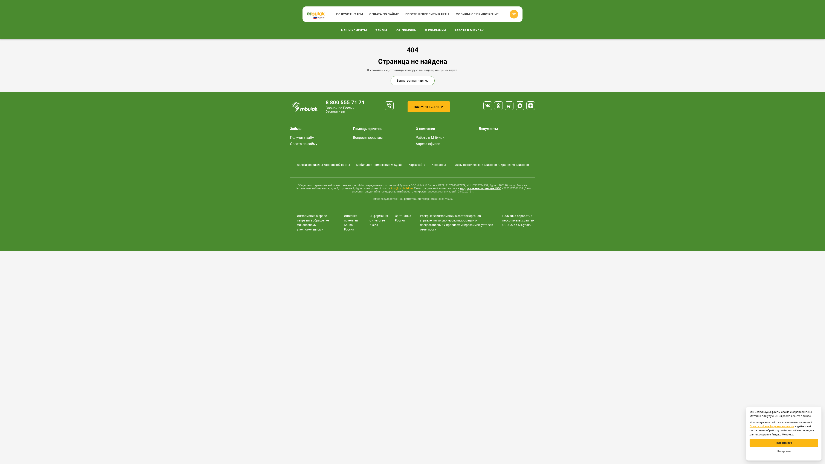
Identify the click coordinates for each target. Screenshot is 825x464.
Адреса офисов (428, 144)
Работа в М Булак (469, 30)
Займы (381, 30)
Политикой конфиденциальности (772, 426)
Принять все (784, 442)
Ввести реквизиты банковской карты (323, 164)
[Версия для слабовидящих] (514, 14)
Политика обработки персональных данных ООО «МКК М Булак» (518, 220)
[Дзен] (530, 105)
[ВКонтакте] (487, 105)
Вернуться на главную (412, 80)
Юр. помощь (406, 30)
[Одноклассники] (498, 105)
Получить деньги (429, 106)
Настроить (784, 451)
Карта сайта (417, 164)
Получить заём (349, 14)
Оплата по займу (384, 14)
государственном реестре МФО (480, 188)
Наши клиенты (354, 30)
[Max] (520, 105)
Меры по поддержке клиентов (475, 164)
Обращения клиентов (513, 164)
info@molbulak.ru (402, 188)
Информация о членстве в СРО (379, 220)
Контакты (439, 164)
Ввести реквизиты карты (427, 14)
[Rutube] (509, 105)
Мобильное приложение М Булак (379, 164)
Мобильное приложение (477, 14)
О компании (435, 30)
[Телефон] (389, 105)
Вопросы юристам (368, 138)
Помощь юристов (367, 129)
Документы (488, 129)
